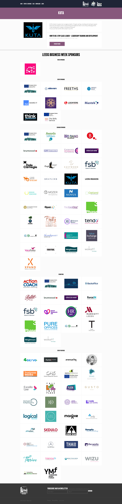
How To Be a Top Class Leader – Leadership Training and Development (74, 36)
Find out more (57, 44)
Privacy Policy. (55, 500)
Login (42, 3)
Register (90, 490)
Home (21, 3)
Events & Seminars (28, 3)
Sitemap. (49, 500)
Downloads (38, 3)
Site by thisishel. (61, 500)
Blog (34, 3)
